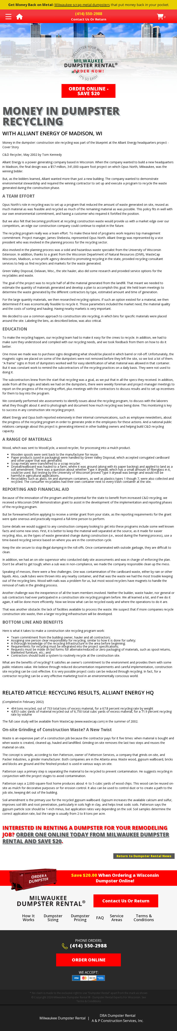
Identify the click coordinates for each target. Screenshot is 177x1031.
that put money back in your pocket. (88, 4)
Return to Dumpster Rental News (144, 856)
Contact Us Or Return (125, 901)
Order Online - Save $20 (89, 91)
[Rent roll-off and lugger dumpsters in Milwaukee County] (51, 901)
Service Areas (116, 918)
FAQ (100, 918)
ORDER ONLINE (88, 960)
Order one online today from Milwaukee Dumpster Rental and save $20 (85, 838)
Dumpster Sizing (53, 918)
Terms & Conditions (144, 918)
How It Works (28, 918)
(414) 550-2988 (88, 946)
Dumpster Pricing (80, 918)
